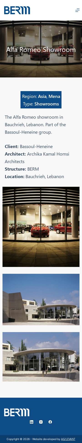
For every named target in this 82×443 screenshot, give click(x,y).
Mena (54, 96)
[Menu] (77, 10)
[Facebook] (50, 422)
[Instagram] (41, 422)
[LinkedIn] (31, 422)
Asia (42, 96)
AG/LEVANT (68, 439)
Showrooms (46, 103)
